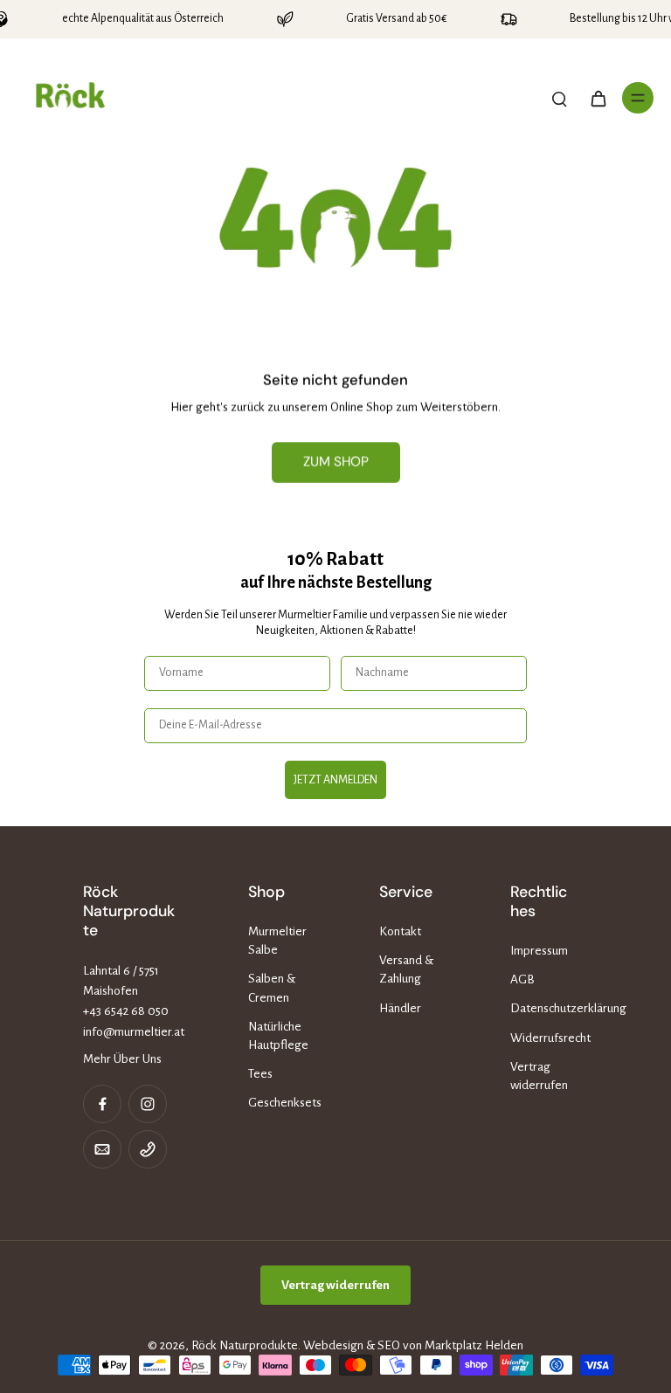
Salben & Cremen (271, 987)
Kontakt (400, 931)
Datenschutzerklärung (549, 1008)
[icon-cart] (597, 97)
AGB (522, 979)
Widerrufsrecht (549, 1038)
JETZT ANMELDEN (335, 780)
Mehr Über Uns (122, 1058)
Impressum (539, 950)
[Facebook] (102, 1104)
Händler (400, 1008)
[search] (559, 97)
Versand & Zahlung (406, 969)
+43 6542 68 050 (126, 1010)
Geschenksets (285, 1102)
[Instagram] (147, 1104)
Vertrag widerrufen (539, 1076)
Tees (260, 1073)
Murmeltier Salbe (277, 940)
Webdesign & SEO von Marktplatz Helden (413, 1345)
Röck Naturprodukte (244, 1345)
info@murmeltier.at (133, 1031)
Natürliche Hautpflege (278, 1036)
